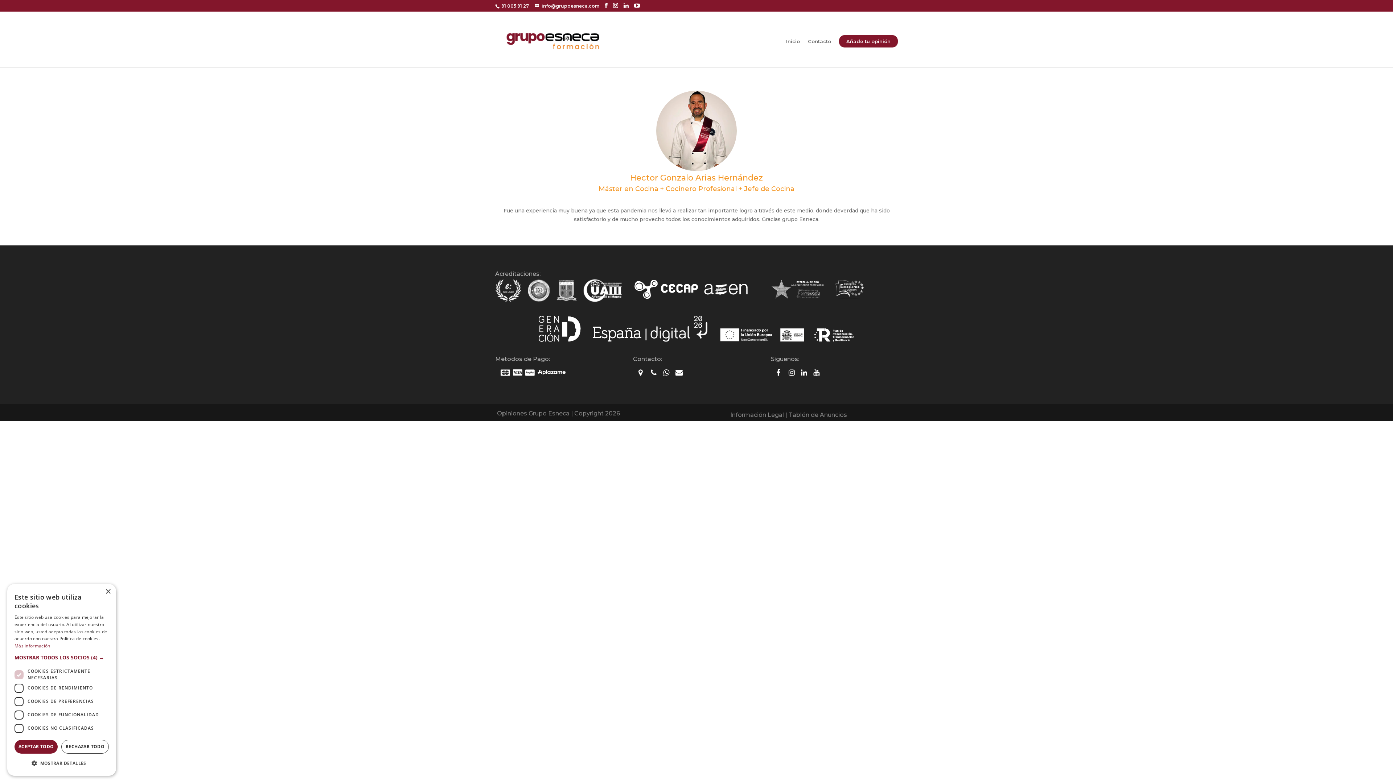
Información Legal (757, 414)
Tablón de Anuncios (818, 414)
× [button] (108, 591)
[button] (62, 657)
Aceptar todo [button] (36, 746)
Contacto (819, 41)
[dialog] (61, 680)
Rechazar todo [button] (85, 746)
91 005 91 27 (515, 6)
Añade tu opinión (868, 41)
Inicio (793, 41)
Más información (32, 646)
